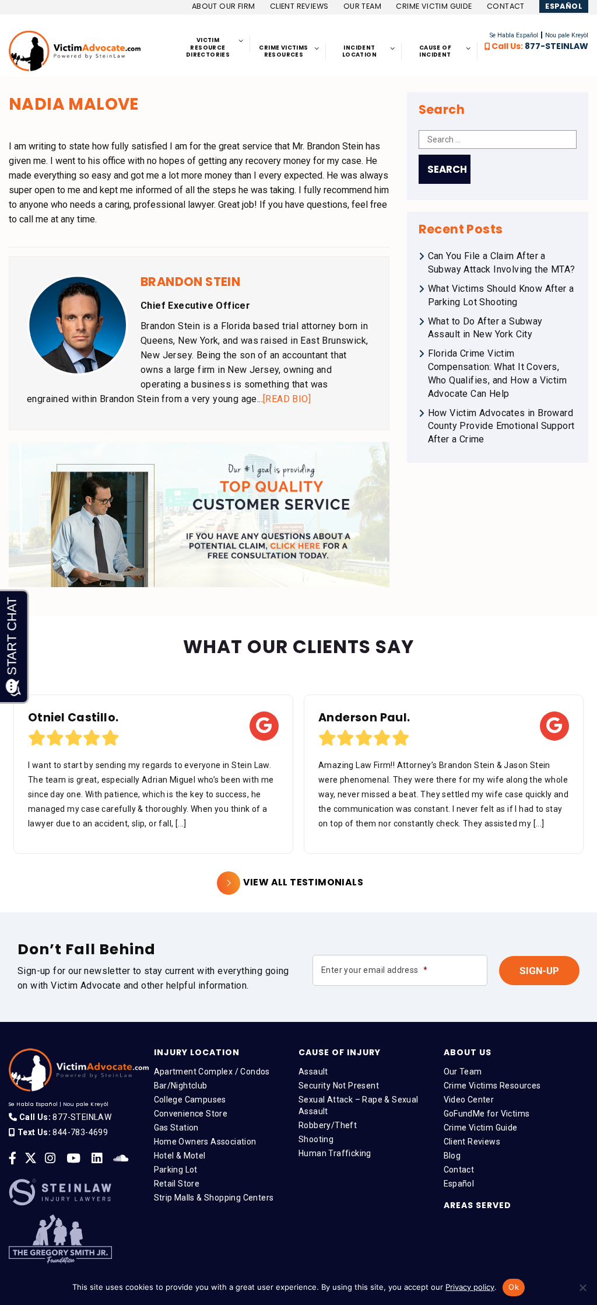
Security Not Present (338, 1085)
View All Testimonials (303, 882)
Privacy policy (469, 1287)
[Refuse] (582, 1287)
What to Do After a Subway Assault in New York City (485, 328)
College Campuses (190, 1099)
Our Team (362, 6)
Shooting (315, 1139)
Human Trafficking (334, 1153)
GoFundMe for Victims (487, 1113)
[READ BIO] (287, 398)
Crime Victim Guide (434, 6)
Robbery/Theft (327, 1125)
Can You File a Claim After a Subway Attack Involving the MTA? (501, 262)
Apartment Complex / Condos (212, 1071)
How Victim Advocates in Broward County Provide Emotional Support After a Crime (501, 426)
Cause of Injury (339, 1052)
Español (563, 6)
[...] (181, 823)
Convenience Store (191, 1113)
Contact (506, 6)
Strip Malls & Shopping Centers (214, 1197)
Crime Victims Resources (492, 1085)
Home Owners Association (205, 1141)
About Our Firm (223, 6)
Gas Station (176, 1127)
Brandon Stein (190, 281)
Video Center (469, 1099)
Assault (313, 1071)
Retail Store (177, 1183)
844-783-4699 (80, 1132)
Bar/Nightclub (181, 1085)
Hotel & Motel (180, 1155)
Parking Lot (176, 1169)
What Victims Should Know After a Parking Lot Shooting (501, 295)
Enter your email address (374, 970)
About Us (467, 1052)
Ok (513, 1287)
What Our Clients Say (298, 647)
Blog (452, 1155)
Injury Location (197, 1052)
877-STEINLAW (556, 46)
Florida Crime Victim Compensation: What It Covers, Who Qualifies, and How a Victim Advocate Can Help (497, 373)
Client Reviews (299, 6)
